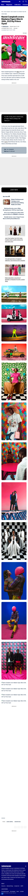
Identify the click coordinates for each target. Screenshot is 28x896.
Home (2, 11)
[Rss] (26, 866)
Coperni (6, 141)
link (21, 118)
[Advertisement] (14, 98)
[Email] (9, 33)
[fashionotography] (5, 1)
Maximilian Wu (5, 26)
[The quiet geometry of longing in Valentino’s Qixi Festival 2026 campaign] (15, 251)
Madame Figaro (18, 821)
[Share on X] (4, 33)
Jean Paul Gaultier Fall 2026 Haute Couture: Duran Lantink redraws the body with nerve (14, 239)
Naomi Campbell (7, 11)
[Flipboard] (23, 866)
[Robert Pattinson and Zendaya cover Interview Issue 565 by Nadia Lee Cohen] (6, 202)
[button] (17, 1)
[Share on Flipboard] (7, 33)
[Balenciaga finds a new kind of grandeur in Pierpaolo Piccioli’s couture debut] (15, 270)
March (18, 71)
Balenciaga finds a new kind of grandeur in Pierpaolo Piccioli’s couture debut (15, 279)
